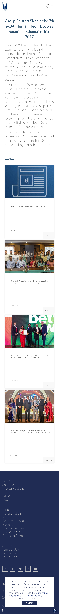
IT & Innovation (11, 532)
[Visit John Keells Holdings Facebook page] (14, 569)
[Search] (47, 6)
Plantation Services (14, 535)
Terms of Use (41, 592)
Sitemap (7, 546)
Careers (7, 496)
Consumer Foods (13, 521)
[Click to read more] (29, 181)
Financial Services (13, 528)
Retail (5, 517)
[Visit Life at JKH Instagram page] (6, 569)
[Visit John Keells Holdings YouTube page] (37, 569)
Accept (29, 603)
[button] (48, 235)
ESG (4, 492)
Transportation (11, 513)
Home (6, 481)
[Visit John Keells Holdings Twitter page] (21, 569)
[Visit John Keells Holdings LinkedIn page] (29, 569)
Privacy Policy (33, 595)
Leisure (6, 510)
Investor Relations (13, 488)
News (5, 499)
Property (7, 524)
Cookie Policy (15, 595)
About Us (8, 485)
